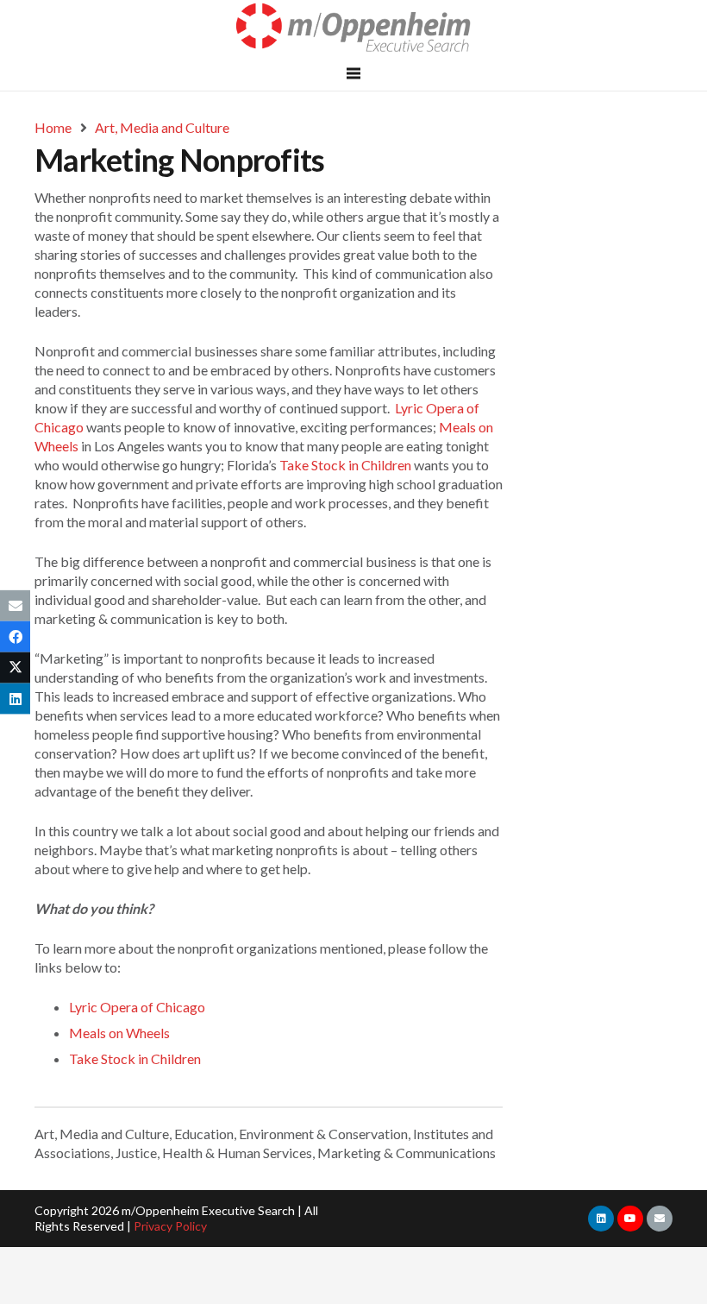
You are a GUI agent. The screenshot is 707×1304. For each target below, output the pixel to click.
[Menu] (353, 73)
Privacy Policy (170, 1226)
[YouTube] (630, 1219)
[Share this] (15, 636)
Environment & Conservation (323, 1133)
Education (204, 1133)
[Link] (354, 28)
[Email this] (15, 605)
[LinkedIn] (601, 1219)
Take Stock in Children (345, 465)
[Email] (660, 1219)
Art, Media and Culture (101, 1133)
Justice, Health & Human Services (214, 1152)
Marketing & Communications (406, 1152)
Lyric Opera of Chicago (137, 1006)
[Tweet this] (15, 667)
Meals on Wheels (119, 1032)
